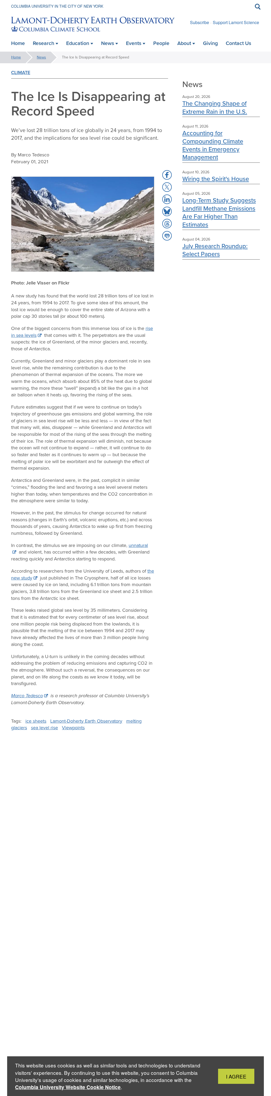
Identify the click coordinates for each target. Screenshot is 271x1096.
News (41, 57)
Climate (20, 72)
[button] (167, 175)
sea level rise (44, 727)
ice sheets (35, 721)
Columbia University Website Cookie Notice (68, 1087)
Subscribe (199, 22)
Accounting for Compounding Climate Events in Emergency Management (212, 145)
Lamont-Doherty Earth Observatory (86, 721)
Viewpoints (73, 727)
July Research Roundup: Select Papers (215, 250)
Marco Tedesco (27, 695)
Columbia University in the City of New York (57, 6)
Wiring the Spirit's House (215, 178)
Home (16, 57)
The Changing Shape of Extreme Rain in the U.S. (214, 107)
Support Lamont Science (236, 22)
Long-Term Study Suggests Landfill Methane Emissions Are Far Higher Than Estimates (219, 212)
